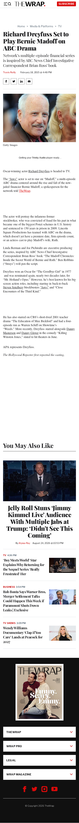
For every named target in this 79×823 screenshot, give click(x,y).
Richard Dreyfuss (39, 171)
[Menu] (7, 4)
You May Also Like (28, 445)
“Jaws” (13, 179)
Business (9, 586)
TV (60, 26)
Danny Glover (30, 333)
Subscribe (66, 3)
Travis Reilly (9, 72)
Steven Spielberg (13, 287)
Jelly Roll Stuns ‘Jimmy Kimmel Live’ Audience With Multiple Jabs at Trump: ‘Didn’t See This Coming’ (39, 521)
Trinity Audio (39, 157)
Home (21, 26)
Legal (11, 760)
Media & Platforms (41, 26)
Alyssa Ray (24, 543)
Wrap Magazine (18, 774)
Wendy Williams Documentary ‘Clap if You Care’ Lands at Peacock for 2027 (22, 635)
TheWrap (24, 191)
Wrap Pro (14, 746)
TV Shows (9, 623)
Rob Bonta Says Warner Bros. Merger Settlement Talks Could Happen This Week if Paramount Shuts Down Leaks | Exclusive (24, 600)
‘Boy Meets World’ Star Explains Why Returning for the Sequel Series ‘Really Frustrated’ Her (23, 567)
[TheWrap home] (30, 4)
